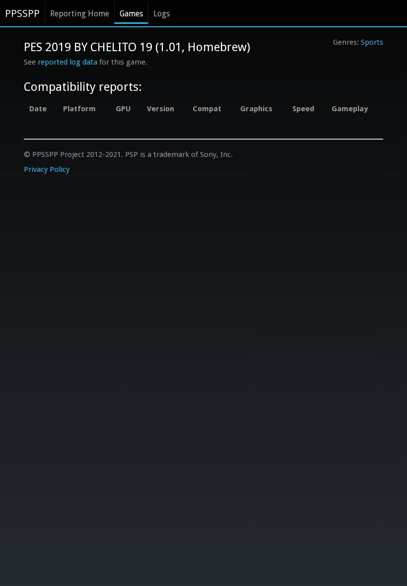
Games (131, 13)
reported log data (67, 62)
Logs (161, 13)
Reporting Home (79, 13)
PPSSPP (22, 13)
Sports (372, 42)
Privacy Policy (46, 169)
